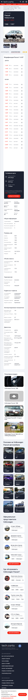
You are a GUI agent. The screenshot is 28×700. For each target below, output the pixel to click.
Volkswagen (8, 4)
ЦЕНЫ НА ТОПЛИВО (14, 196)
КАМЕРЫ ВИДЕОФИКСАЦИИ (7, 666)
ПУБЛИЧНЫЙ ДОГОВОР (6, 673)
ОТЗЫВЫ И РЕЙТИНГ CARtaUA (8, 683)
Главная (3, 4)
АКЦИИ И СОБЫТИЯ (6, 658)
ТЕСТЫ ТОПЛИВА (5, 661)
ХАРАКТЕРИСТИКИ (15, 52)
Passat (14, 4)
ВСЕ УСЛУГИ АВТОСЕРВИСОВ (8, 656)
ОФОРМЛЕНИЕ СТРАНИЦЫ (7, 685)
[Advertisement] (14, 161)
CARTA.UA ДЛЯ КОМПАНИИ (7, 680)
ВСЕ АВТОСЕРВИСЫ (14, 632)
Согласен (22, 694)
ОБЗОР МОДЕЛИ (5, 52)
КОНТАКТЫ (4, 687)
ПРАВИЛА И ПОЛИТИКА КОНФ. (8, 670)
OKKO (6, 192)
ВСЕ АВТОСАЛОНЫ (14, 563)
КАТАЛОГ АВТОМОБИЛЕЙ (7, 668)
